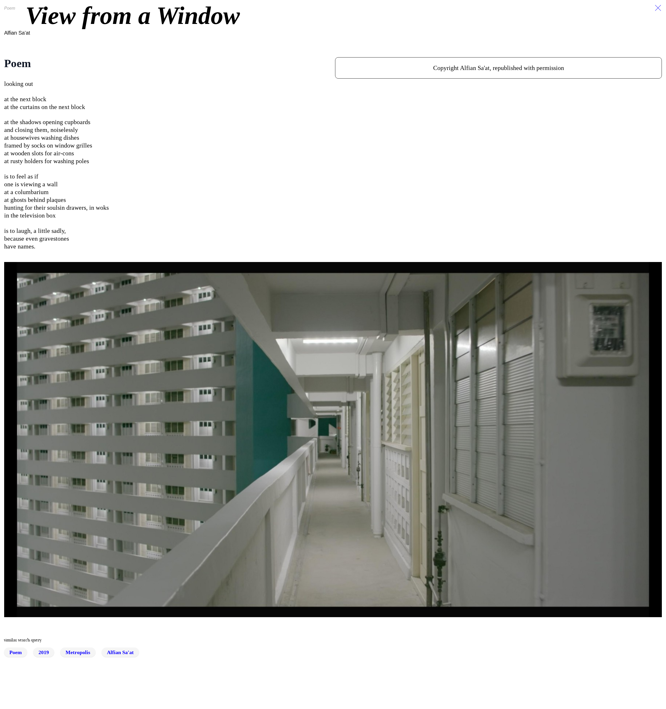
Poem (15, 652)
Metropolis (78, 652)
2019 (44, 652)
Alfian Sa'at (17, 33)
